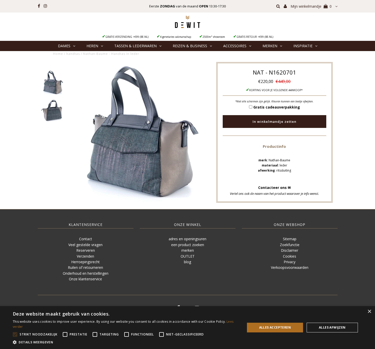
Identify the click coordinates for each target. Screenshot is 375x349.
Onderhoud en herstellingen (85, 273)
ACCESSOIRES (234, 45)
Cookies (289, 256)
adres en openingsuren (187, 238)
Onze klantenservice (85, 278)
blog (187, 261)
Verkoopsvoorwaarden (289, 267)
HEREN (92, 45)
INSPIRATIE (302, 45)
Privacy (289, 261)
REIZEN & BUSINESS (190, 45)
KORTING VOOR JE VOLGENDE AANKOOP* (276, 90)
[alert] (187, 327)
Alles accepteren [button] (275, 327)
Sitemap (289, 238)
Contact (85, 238)
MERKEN (269, 45)
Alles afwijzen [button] (332, 327)
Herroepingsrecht (85, 261)
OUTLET (188, 256)
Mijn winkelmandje (311, 6)
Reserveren (85, 250)
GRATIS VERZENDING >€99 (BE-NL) (126, 37)
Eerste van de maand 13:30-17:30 (187, 6)
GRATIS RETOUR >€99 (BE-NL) (254, 37)
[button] (274, 146)
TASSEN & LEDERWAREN (135, 45)
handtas (73, 54)
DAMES (64, 45)
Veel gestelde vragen (85, 244)
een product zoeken (187, 244)
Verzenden (85, 256)
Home (58, 54)
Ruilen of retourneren (85, 267)
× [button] (369, 312)
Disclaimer (289, 250)
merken (187, 250)
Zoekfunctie (289, 244)
